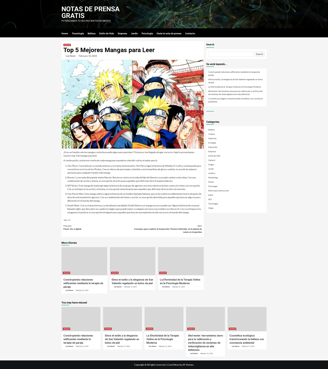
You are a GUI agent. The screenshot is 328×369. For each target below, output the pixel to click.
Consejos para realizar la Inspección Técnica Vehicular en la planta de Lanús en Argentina (168, 229)
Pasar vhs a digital (72, 227)
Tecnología (78, 33)
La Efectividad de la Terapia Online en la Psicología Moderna (234, 86)
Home (64, 33)
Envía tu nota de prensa (169, 33)
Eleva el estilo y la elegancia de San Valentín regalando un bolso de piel (235, 81)
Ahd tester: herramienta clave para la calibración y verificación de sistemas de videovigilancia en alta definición (235, 92)
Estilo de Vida (106, 33)
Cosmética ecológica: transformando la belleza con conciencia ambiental (235, 100)
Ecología (212, 142)
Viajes (211, 208)
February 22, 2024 (82, 290)
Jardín (134, 33)
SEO (210, 199)
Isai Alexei (70, 55)
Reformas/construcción (218, 190)
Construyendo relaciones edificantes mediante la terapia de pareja (83, 283)
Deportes (212, 138)
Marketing (213, 177)
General (67, 45)
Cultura (211, 134)
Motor (211, 182)
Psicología (147, 33)
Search (210, 44)
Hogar (211, 164)
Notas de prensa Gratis (90, 12)
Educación (212, 147)
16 (69, 220)
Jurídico (211, 173)
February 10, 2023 (88, 55)
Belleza (91, 33)
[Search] (264, 33)
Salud (210, 195)
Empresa (122, 33)
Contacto (190, 33)
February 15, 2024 (130, 287)
